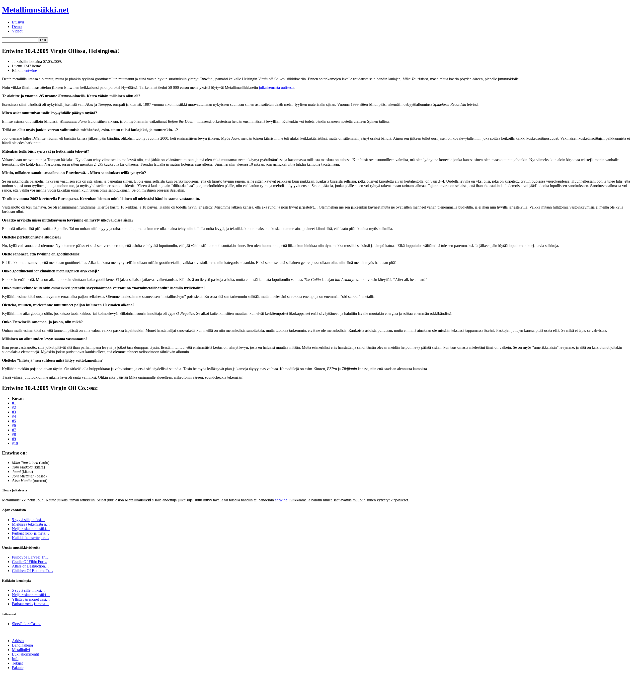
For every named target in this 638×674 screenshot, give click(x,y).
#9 (14, 439)
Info (15, 659)
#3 (14, 412)
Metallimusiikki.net (35, 9)
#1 (14, 403)
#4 (14, 416)
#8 (14, 434)
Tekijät (17, 663)
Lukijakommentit (25, 654)
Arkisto (18, 641)
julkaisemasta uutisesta (276, 87)
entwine (30, 70)
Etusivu (18, 22)
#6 (14, 425)
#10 (15, 443)
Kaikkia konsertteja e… (30, 538)
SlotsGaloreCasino (26, 624)
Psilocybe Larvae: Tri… (31, 557)
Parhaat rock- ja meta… (30, 533)
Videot (17, 31)
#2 (14, 407)
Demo (17, 26)
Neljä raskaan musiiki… (31, 529)
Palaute (17, 668)
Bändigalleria (22, 645)
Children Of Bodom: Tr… (32, 570)
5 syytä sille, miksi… (28, 520)
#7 (14, 430)
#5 (14, 421)
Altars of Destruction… (30, 566)
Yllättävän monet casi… (31, 599)
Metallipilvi (21, 650)
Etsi (43, 40)
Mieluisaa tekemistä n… (31, 524)
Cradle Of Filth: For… (29, 562)
